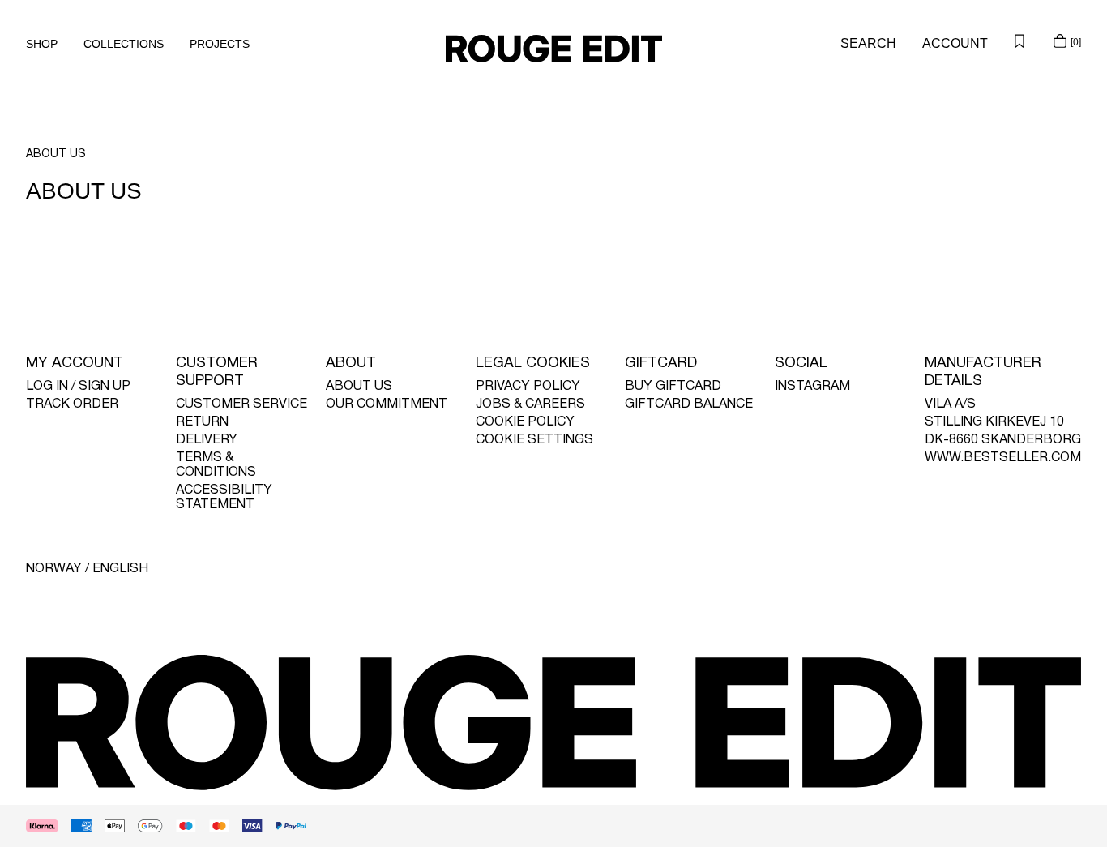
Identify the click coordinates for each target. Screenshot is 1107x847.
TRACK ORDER (72, 404)
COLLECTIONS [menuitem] (123, 43)
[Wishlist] (1019, 40)
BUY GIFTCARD (673, 386)
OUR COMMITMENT (386, 404)
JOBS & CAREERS (530, 404)
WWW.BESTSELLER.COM (1003, 458)
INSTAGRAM (812, 386)
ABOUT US (359, 386)
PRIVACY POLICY (528, 386)
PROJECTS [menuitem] (220, 43)
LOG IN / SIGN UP (78, 386)
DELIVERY (206, 440)
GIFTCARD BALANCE (689, 404)
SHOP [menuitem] (42, 43)
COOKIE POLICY (525, 422)
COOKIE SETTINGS (534, 440)
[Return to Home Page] (554, 48)
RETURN (202, 422)
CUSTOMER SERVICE (241, 404)
